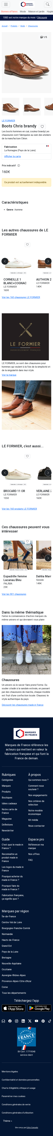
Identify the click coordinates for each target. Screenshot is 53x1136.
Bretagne (6, 957)
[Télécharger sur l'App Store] (13, 1008)
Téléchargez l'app (26, 1000)
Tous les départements (14, 993)
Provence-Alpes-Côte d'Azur (16, 981)
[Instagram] (16, 1021)
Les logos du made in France (13, 869)
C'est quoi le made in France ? (12, 846)
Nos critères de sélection (36, 803)
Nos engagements (37, 795)
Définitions (7, 824)
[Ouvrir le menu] (6, 4)
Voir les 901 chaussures (14, 594)
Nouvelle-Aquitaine (11, 963)
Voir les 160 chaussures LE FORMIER (21, 297)
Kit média (33, 820)
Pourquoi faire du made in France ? (10, 887)
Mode (23, 11)
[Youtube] (36, 1021)
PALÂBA (8, 583)
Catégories (7, 780)
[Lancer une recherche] (47, 4)
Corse (5, 987)
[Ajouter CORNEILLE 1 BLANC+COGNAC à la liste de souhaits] (27, 244)
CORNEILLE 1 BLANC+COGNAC (15, 281)
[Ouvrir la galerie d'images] (26, 63)
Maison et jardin (36, 11)
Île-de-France (9, 916)
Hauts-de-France (10, 940)
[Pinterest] (43, 1021)
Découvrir (42, 17)
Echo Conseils (32, 1128)
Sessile (40, 580)
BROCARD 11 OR (14, 491)
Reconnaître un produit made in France (10, 858)
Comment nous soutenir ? (36, 787)
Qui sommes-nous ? (38, 780)
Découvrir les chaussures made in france (22, 705)
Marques (6, 785)
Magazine (7, 818)
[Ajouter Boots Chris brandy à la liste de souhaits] (42, 126)
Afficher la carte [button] (12, 156)
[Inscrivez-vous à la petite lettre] (3, 1021)
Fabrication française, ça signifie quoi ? (13, 897)
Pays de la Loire (10, 951)
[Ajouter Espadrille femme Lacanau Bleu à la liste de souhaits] (27, 541)
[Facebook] (9, 1021)
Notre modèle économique (35, 812)
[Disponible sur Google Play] (39, 1007)
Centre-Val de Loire (12, 922)
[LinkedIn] (23, 1021)
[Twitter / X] (29, 1021)
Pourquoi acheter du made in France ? (12, 878)
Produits (14, 26)
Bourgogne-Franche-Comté (16, 928)
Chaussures (33, 26)
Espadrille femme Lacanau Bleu (15, 578)
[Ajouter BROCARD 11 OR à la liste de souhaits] (27, 456)
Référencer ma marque (36, 846)
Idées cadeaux (9, 803)
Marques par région (15, 911)
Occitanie (7, 969)
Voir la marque (9, 375)
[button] (26, 1096)
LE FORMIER (8, 120)
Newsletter (8, 830)
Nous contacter (36, 825)
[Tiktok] (49, 1021)
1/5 (45, 37)
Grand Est (7, 945)
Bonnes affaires (9, 11)
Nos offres (34, 854)
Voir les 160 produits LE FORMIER (19, 508)
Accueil (5, 26)
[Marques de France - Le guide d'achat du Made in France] (27, 4)
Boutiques (7, 797)
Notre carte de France (9, 811)
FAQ (30, 860)
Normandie (7, 934)
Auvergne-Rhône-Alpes (14, 975)
